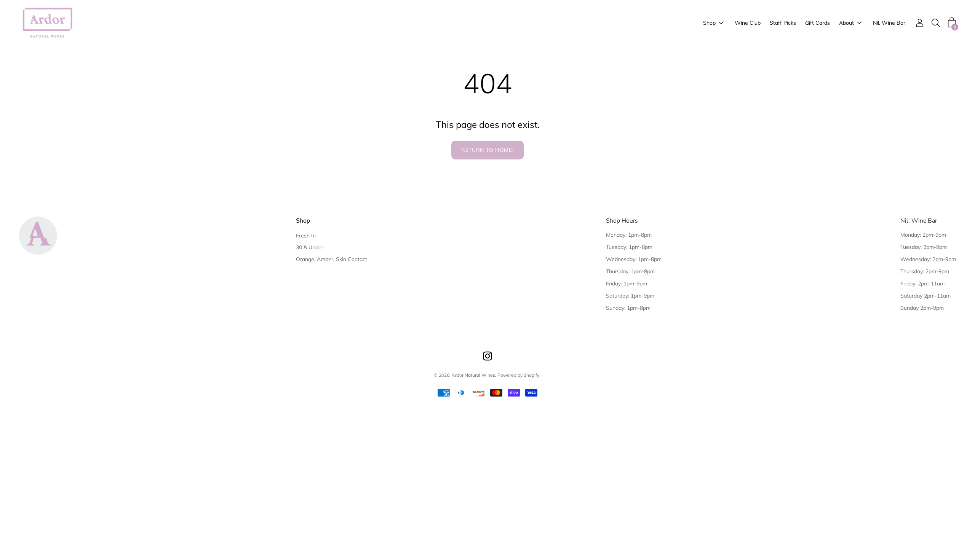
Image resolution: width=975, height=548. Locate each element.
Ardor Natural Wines (473, 375)
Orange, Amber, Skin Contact (331, 259)
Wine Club (748, 22)
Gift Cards (817, 22)
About (846, 22)
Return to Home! (487, 150)
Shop (709, 22)
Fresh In (306, 235)
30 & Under (309, 247)
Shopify (531, 375)
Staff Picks (783, 22)
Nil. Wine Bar (889, 22)
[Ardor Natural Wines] (47, 23)
